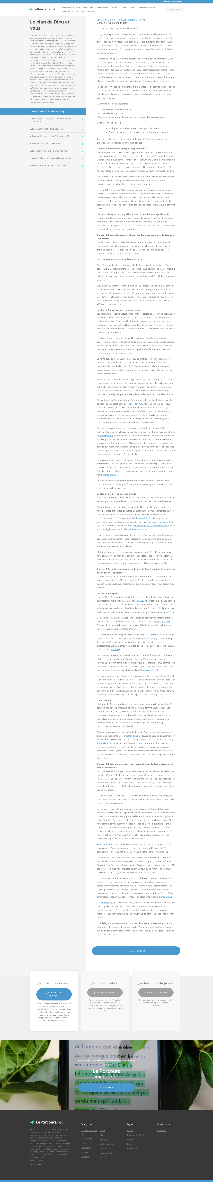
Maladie (103, 1139)
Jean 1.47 (114, 649)
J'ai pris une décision (54, 994)
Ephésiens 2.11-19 (142, 518)
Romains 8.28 (165, 896)
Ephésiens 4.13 (136, 403)
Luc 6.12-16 (154, 608)
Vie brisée (85, 1156)
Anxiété (84, 1143)
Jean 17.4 (168, 611)
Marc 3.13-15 (141, 600)
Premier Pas (132, 1148)
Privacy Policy (36, 1160)
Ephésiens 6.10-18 (137, 529)
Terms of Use (35, 1164)
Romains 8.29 (105, 435)
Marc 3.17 (156, 634)
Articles (114, 8)
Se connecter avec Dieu (89, 1132)
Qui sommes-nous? (127, 8)
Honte (102, 1130)
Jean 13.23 (151, 638)
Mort (102, 1135)
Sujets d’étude (101, 8)
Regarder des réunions (148, 8)
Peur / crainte (106, 1153)
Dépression (85, 1148)
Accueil (130, 1130)
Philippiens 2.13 (113, 304)
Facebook (161, 1130)
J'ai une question (105, 992)
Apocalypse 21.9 (160, 525)
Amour (103, 1157)
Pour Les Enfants (87, 11)
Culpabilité (105, 1148)
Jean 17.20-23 (162, 621)
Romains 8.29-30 (105, 844)
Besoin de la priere (156, 992)
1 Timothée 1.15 (129, 735)
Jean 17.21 (103, 778)
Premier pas (87, 8)
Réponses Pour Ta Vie (71, 8)
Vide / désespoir (107, 1144)
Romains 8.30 (109, 474)
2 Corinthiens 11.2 (142, 525)
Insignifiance (86, 1139)
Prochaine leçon (136, 951)
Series (129, 1144)
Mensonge (85, 1152)
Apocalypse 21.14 (149, 670)
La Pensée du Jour (70, 11)
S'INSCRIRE (106, 1087)
